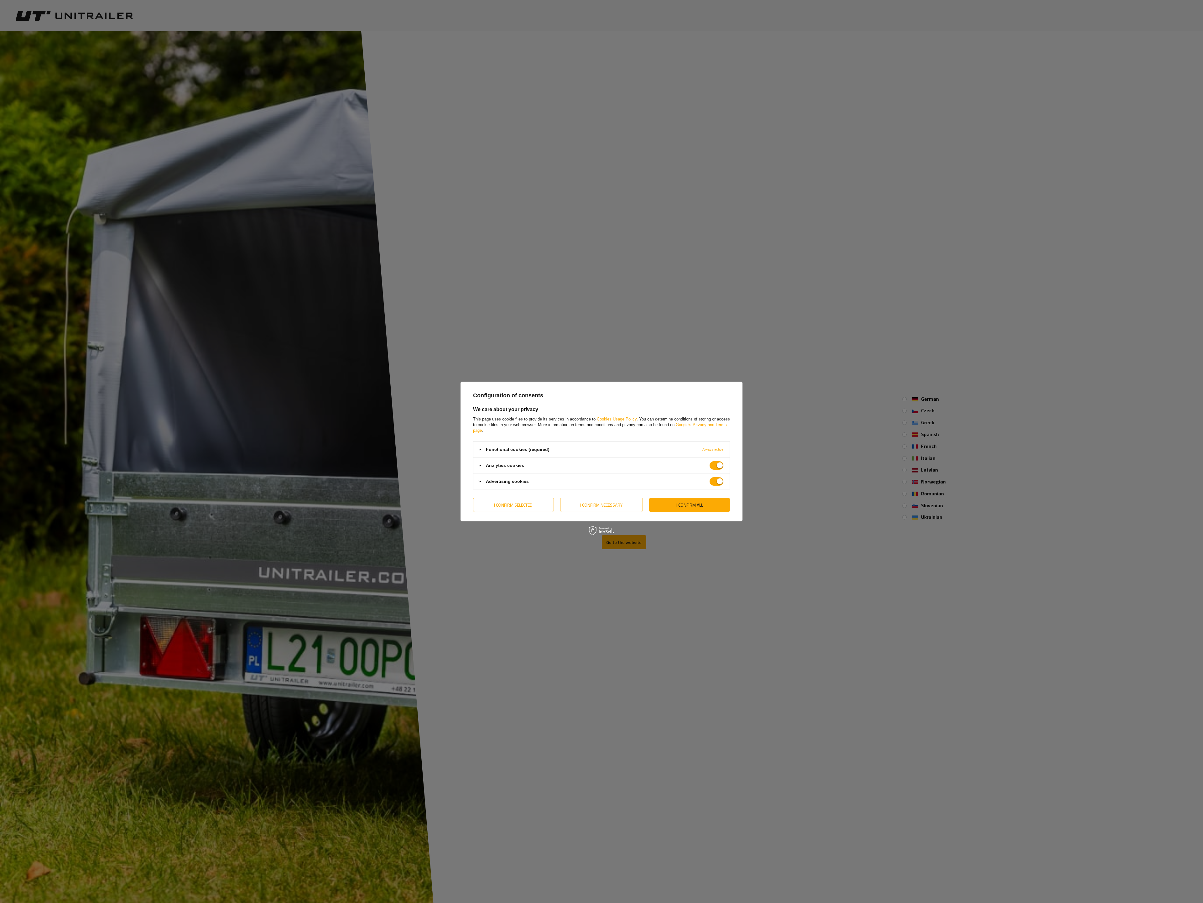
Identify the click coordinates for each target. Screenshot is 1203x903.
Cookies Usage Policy (617, 419)
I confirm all (689, 504)
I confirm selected (513, 504)
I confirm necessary (601, 504)
